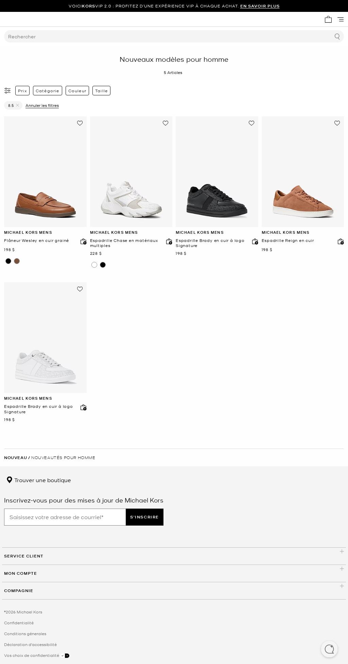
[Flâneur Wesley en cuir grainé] (45, 171)
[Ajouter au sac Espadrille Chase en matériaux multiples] (167, 241)
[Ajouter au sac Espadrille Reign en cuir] (339, 241)
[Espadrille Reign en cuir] (303, 171)
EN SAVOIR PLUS (260, 6)
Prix (22, 90)
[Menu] (340, 19)
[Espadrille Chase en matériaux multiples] (131, 171)
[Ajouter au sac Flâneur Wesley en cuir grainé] (82, 241)
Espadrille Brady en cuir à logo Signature (210, 243)
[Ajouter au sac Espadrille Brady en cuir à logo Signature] (253, 241)
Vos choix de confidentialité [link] (32, 655)
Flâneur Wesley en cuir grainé (36, 240)
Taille (101, 90)
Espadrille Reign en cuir (288, 240)
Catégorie (47, 90)
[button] (329, 650)
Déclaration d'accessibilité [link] (30, 644)
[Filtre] (8, 91)
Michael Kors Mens (28, 232)
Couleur (77, 90)
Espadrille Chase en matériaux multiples (124, 243)
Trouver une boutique (42, 479)
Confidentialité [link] (19, 622)
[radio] (8, 261)
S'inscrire (144, 517)
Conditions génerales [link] (25, 633)
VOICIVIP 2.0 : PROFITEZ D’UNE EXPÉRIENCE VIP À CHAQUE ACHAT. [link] (174, 6)
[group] (174, 6)
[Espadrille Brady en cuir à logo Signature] (217, 171)
